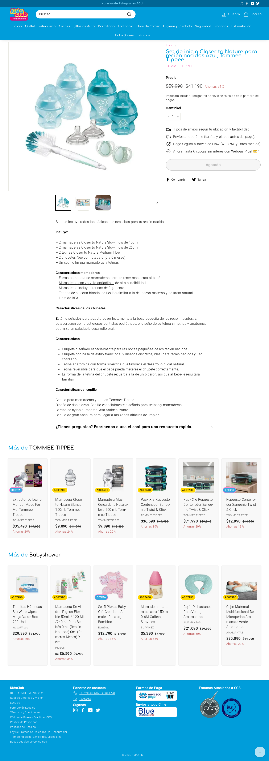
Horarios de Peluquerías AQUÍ (123, 3)
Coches (64, 26)
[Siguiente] (155, 202)
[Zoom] (83, 116)
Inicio (17, 26)
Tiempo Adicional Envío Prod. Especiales (36, 736)
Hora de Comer (148, 26)
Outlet (30, 26)
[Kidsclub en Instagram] (75, 710)
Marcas (144, 35)
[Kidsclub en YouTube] (90, 710)
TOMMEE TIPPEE (179, 66)
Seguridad (203, 26)
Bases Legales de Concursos (28, 741)
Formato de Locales (22, 707)
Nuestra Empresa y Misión (27, 697)
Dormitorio (106, 26)
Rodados (221, 26)
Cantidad (173, 108)
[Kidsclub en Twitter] (98, 710)
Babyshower (45, 555)
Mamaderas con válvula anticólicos (86, 283)
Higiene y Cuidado (177, 26)
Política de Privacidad (23, 722)
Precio (171, 78)
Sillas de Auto (84, 26)
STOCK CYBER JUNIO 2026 (27, 693)
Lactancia (125, 26)
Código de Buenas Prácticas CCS (31, 717)
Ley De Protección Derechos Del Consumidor (38, 732)
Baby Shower (125, 35)
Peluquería (46, 26)
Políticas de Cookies (23, 726)
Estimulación (241, 26)
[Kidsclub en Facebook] (83, 710)
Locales (15, 702)
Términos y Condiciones (25, 712)
